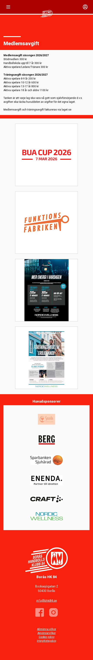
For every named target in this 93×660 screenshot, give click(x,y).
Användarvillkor (46, 633)
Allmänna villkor (46, 629)
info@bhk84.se (46, 600)
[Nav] (8, 7)
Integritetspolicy (46, 640)
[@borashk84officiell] (53, 612)
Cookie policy (47, 636)
